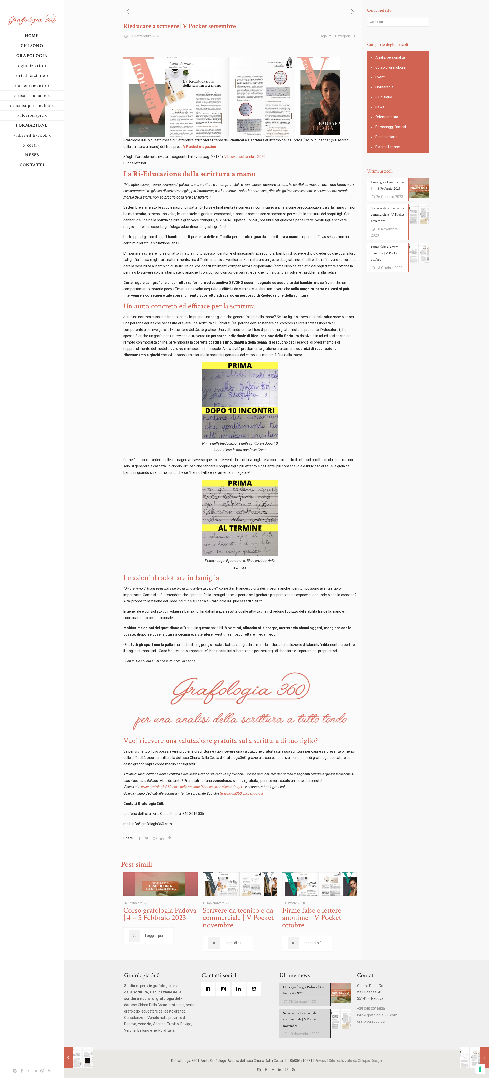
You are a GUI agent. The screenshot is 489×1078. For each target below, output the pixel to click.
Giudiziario (383, 97)
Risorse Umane (387, 147)
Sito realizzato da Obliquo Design (355, 1061)
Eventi (380, 77)
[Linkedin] (240, 989)
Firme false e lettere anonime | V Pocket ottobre (311, 917)
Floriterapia (384, 87)
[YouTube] (28, 1071)
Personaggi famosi (390, 127)
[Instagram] (42, 1071)
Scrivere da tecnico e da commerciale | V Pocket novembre (238, 917)
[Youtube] (255, 989)
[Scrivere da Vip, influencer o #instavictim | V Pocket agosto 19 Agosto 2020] (78, 1057)
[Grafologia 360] (32, 19)
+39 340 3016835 (371, 1009)
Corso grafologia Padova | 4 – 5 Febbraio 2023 (159, 914)
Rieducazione (386, 137)
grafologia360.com (372, 1021)
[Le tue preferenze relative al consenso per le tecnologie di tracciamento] (480, 1069)
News (379, 107)
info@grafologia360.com (377, 1015)
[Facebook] (21, 1071)
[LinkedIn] (35, 1071)
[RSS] (49, 1071)
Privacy (321, 1061)
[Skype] (14, 1071)
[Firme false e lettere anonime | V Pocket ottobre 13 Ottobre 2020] (474, 1057)
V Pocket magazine (199, 146)
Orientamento (386, 117)
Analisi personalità (390, 57)
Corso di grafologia (390, 67)
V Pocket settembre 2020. (245, 157)
